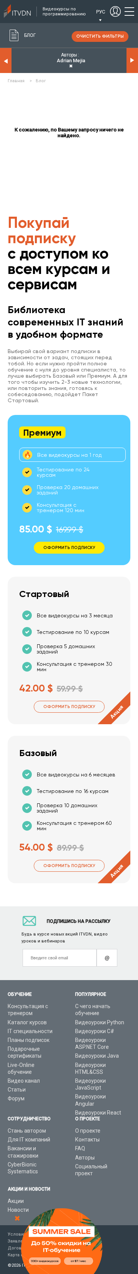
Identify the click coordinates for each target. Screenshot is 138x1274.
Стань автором (27, 1131)
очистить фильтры (100, 36)
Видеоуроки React (98, 1113)
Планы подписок (28, 1040)
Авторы (85, 1158)
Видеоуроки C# (94, 1031)
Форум (16, 1098)
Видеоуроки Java (97, 1056)
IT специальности (30, 1031)
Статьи (17, 1090)
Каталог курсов (27, 1022)
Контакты (87, 1139)
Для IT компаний (29, 1139)
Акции (16, 1201)
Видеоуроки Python (99, 1022)
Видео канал (24, 1081)
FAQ (80, 1148)
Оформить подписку (69, 706)
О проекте (87, 1131)
